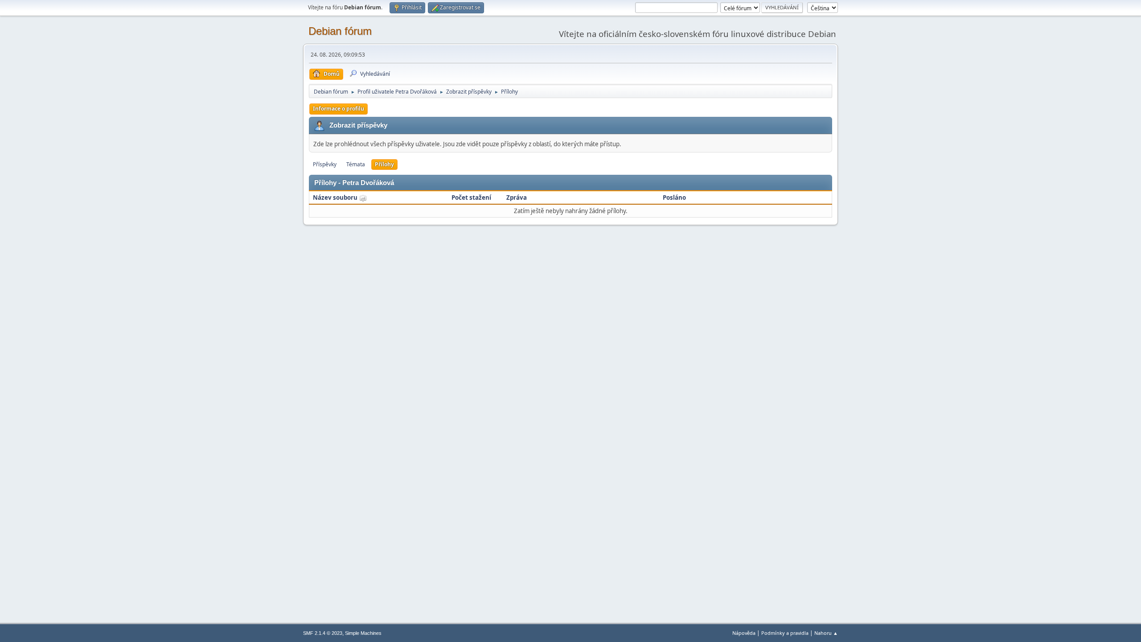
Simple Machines (363, 633)
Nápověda (743, 633)
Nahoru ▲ (826, 633)
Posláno (674, 197)
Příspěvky (325, 164)
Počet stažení (471, 197)
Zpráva (516, 197)
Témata (355, 164)
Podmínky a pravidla (785, 633)
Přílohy (384, 164)
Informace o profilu (338, 108)
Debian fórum (340, 31)
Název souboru (336, 197)
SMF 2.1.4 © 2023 (322, 633)
